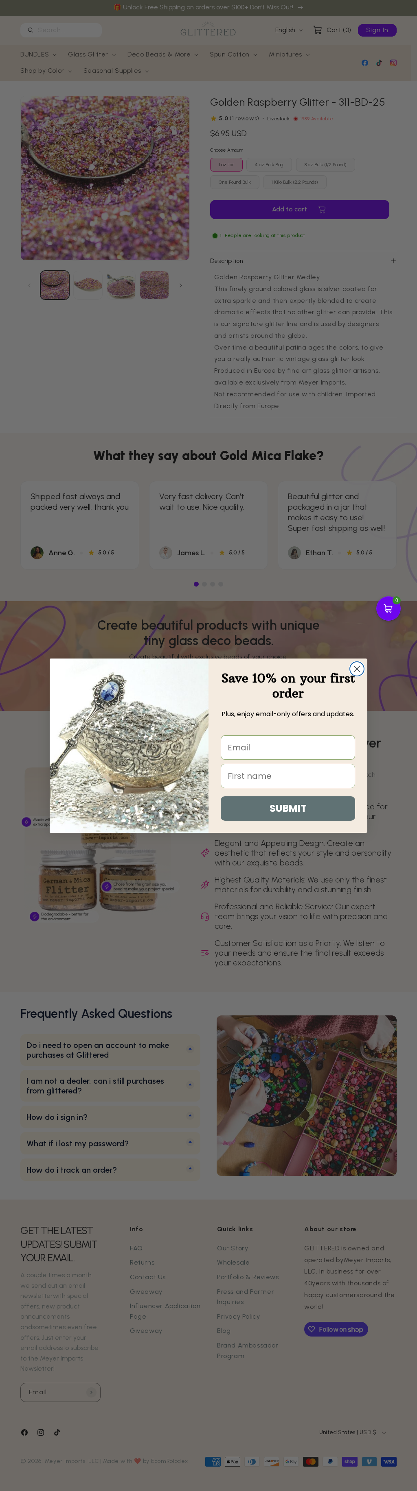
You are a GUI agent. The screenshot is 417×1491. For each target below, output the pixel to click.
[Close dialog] (357, 669)
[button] (388, 608)
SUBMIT (288, 808)
